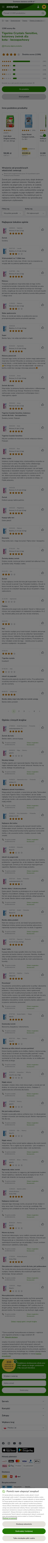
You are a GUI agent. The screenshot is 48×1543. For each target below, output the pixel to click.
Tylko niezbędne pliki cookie (24, 1538)
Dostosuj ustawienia (24, 1524)
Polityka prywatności (10, 1518)
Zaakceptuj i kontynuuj (24, 1531)
